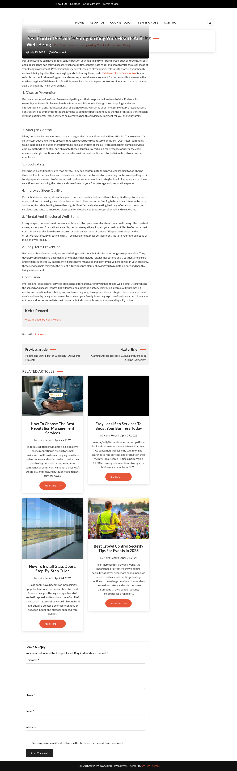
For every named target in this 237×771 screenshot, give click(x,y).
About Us (61, 3)
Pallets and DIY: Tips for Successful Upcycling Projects (52, 354)
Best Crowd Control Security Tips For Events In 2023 (118, 548)
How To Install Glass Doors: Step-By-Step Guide (52, 568)
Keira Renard (45, 439)
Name (30, 695)
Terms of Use (110, 3)
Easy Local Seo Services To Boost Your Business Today (118, 426)
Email (30, 711)
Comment (32, 659)
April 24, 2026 (62, 578)
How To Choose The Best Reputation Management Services (52, 428)
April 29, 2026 (62, 439)
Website (31, 727)
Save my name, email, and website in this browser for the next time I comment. (78, 743)
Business (34, 30)
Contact (75, 3)
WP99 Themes (151, 765)
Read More (50, 485)
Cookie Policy (91, 3)
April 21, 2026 (128, 557)
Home (79, 22)
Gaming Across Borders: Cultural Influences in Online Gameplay (118, 354)
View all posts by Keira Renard (43, 319)
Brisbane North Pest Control (119, 73)
